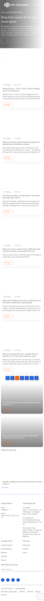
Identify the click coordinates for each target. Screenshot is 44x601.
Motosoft (3, 560)
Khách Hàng (26, 545)
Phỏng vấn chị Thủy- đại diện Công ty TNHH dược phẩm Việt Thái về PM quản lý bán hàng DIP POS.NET (21, 250)
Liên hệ (25, 552)
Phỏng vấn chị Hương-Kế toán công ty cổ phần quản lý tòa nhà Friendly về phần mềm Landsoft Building (22, 301)
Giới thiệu (25, 549)
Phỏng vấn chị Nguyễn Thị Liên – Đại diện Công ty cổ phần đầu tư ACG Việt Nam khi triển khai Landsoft (20, 355)
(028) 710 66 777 (6, 514)
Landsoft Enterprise (6, 545)
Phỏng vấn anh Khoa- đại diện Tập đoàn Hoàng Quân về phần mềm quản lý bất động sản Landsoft (21, 143)
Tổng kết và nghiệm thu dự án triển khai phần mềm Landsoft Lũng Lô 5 (22, 483)
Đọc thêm (7, 104)
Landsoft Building (6, 549)
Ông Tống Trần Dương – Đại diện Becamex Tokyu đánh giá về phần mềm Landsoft (21, 197)
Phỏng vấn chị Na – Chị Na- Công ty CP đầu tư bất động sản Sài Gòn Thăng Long (21, 90)
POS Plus (4, 595)
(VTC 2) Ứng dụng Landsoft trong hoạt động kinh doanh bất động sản (21, 403)
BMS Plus (4, 552)
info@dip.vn (4, 510)
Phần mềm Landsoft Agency (9, 591)
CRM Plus (4, 556)
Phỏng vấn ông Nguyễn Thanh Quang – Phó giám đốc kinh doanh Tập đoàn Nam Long (20, 437)
